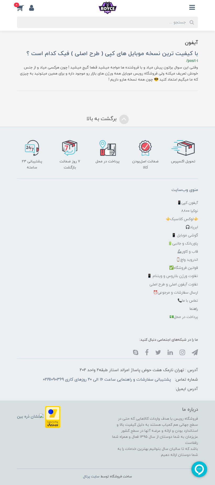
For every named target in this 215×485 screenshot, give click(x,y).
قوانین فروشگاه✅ (183, 267)
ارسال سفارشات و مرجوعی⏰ (175, 292)
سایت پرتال (91, 476)
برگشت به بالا (102, 118)
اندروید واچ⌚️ (187, 259)
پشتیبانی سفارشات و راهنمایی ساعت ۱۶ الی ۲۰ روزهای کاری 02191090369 (107, 379)
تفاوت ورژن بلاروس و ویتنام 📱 (172, 276)
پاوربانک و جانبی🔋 (183, 243)
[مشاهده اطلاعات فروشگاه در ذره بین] (30, 416)
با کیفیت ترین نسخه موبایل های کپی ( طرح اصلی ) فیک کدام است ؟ (112, 54)
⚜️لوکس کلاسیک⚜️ (182, 219)
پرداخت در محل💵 (183, 317)
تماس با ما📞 (188, 300)
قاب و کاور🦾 (187, 251)
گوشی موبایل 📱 (184, 235)
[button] (23, 7)
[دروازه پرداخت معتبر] (53, 416)
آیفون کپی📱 (187, 202)
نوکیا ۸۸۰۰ (189, 211)
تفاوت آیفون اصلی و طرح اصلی (173, 284)
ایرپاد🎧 (191, 227)
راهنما (194, 308)
